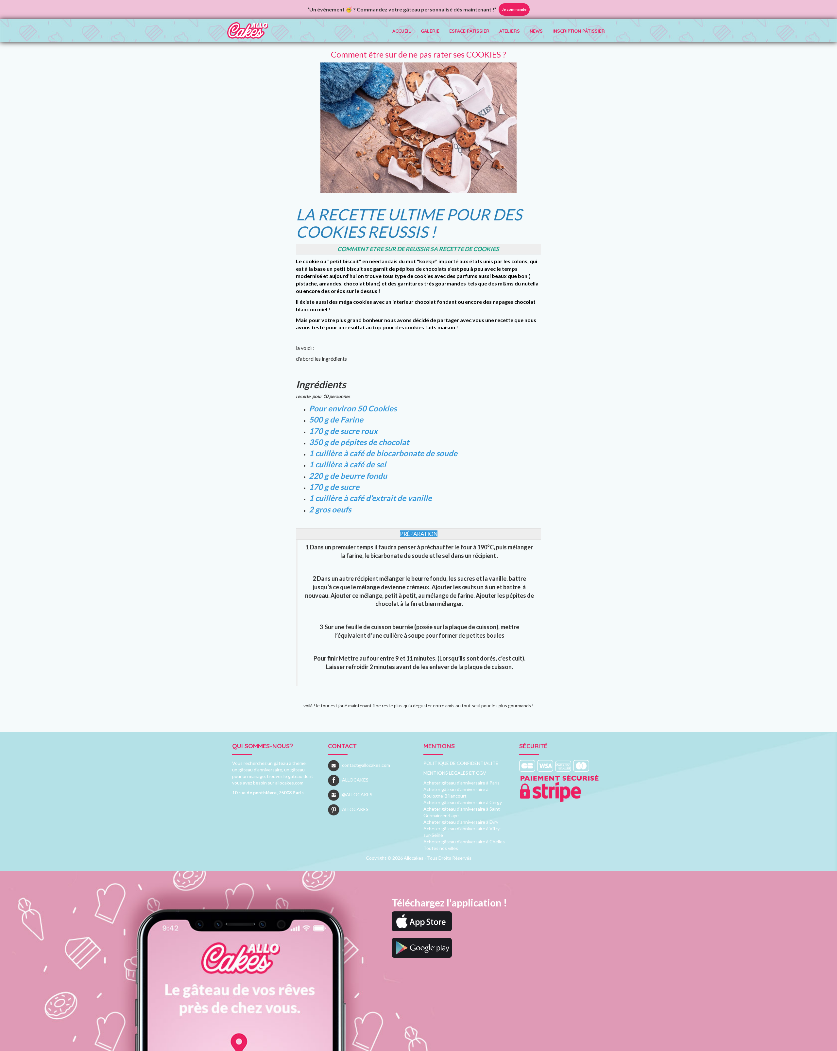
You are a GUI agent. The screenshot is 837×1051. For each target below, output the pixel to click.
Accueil (401, 31)
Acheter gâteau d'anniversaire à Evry (460, 822)
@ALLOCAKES (357, 794)
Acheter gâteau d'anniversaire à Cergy (462, 802)
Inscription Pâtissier (579, 31)
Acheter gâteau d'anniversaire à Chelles (464, 841)
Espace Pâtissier (469, 31)
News (536, 31)
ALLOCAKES (355, 780)
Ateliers (509, 31)
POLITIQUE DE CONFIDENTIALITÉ (460, 763)
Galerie (430, 31)
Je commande (514, 9)
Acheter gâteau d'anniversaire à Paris (461, 782)
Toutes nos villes (440, 848)
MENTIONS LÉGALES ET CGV (454, 773)
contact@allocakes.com (366, 765)
